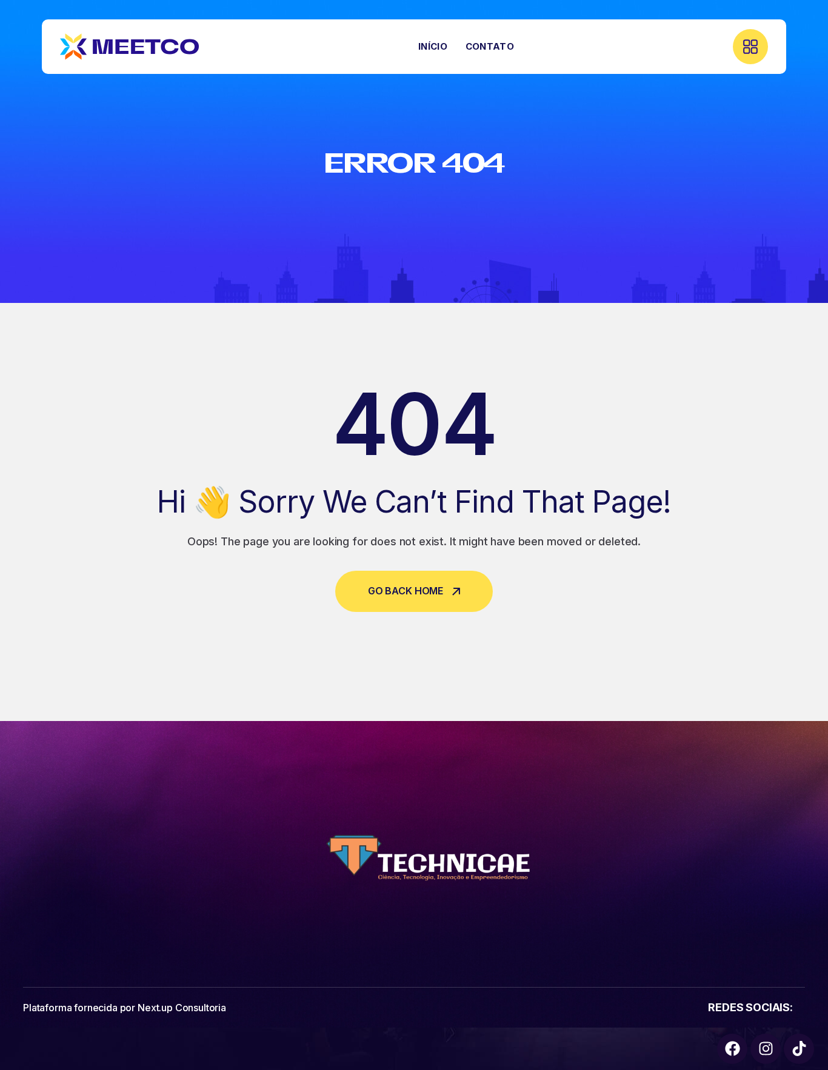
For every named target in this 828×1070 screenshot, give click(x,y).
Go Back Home (405, 591)
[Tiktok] (799, 1049)
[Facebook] (732, 1049)
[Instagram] (765, 1049)
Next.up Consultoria (182, 1008)
